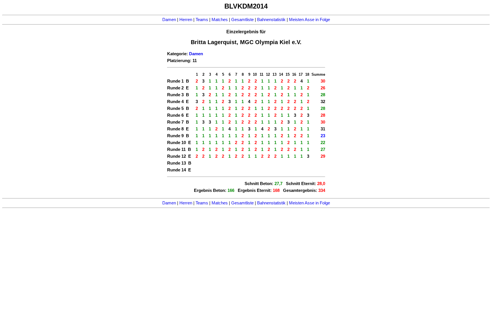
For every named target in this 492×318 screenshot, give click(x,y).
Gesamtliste (242, 19)
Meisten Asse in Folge (309, 19)
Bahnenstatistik (271, 19)
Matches (220, 19)
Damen (169, 19)
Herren (185, 19)
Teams (202, 19)
